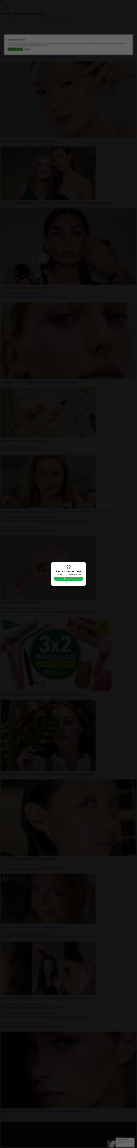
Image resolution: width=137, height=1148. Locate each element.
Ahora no (68, 582)
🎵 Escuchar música (68, 579)
